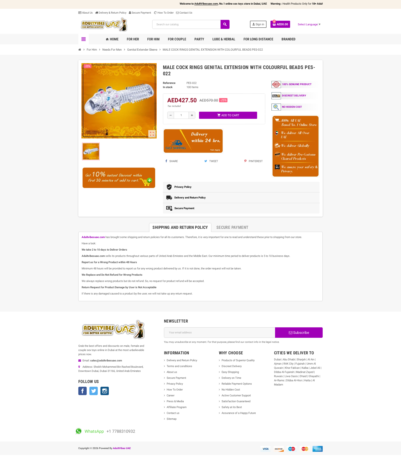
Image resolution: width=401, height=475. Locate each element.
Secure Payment (141, 12)
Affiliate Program (177, 407)
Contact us (173, 413)
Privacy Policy (175, 383)
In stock (168, 87)
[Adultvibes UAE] (105, 24)
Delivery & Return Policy (112, 12)
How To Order (165, 12)
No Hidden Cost (231, 389)
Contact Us (185, 12)
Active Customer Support (236, 395)
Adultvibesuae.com (93, 237)
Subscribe (300, 332)
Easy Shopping (230, 372)
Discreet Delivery (232, 366)
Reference (169, 83)
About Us (87, 12)
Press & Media (175, 401)
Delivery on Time (231, 377)
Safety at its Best (232, 407)
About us (172, 372)
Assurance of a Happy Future (239, 413)
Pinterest (255, 161)
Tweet (213, 161)
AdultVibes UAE (122, 448)
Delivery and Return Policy (182, 360)
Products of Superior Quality (238, 360)
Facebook (82, 391)
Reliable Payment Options (237, 383)
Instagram (104, 391)
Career (170, 395)
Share (173, 161)
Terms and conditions (179, 366)
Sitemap (171, 418)
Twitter (93, 391)
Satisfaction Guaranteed (236, 401)
